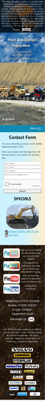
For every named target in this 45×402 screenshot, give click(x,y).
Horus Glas (30, 338)
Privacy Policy (35, 332)
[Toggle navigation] (39, 128)
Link (24, 332)
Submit (22, 191)
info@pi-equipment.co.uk (23, 58)
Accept (26, 29)
